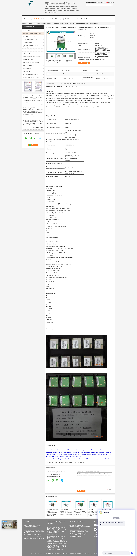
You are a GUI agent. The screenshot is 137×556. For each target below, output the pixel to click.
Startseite (27, 19)
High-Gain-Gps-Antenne (29, 53)
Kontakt (79, 19)
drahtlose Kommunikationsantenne (32, 56)
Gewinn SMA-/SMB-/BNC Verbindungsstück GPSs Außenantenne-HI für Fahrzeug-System (80, 527)
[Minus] (132, 512)
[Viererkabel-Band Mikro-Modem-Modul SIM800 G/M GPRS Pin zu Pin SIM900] (80, 504)
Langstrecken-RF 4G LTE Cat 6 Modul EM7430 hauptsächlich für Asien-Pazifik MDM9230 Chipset (34, 531)
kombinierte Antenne (28, 59)
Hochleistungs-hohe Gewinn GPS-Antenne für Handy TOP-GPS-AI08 (79, 530)
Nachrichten (97, 532)
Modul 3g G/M (72, 462)
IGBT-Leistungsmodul (28, 42)
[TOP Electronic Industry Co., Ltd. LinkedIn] (95, 529)
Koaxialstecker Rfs (27, 71)
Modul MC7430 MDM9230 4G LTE (32, 535)
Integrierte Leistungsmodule (30, 39)
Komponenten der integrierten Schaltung (30, 46)
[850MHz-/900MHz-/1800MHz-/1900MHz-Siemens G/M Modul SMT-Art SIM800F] (108, 504)
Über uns (46, 19)
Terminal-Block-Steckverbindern (31, 77)
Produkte (37, 19)
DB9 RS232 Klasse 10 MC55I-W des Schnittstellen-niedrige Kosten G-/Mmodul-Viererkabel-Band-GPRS (52, 513)
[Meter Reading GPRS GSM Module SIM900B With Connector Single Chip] (61, 41)
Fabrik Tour (55, 19)
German (110, 2)
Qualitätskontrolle (68, 19)
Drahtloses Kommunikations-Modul (43, 23)
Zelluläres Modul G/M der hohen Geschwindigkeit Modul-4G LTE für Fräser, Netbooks (32, 527)
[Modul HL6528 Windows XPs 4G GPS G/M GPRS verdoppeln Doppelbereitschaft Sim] (66, 504)
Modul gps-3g (80, 462)
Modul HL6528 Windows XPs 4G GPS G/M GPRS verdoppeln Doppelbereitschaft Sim (66, 512)
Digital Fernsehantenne (29, 65)
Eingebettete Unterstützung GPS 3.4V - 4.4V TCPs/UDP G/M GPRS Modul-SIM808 (93, 512)
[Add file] (100, 553)
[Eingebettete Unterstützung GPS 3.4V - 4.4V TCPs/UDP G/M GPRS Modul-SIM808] (94, 504)
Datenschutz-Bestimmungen (38, 554)
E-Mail (95, 534)
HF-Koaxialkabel (27, 68)
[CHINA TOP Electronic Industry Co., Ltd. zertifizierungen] (28, 86)
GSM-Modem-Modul (63, 462)
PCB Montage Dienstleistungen (31, 74)
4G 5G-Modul (26, 30)
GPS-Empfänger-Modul (29, 36)
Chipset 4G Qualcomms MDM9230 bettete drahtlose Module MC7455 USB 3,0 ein (34, 538)
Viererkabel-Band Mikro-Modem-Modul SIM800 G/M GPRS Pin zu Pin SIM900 (80, 512)
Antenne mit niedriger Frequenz (31, 62)
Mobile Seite (98, 536)
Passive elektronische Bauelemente (32, 50)
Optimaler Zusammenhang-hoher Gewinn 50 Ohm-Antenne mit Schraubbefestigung (78, 535)
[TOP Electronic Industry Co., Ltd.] (31, 3)
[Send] (132, 553)
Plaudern (89, 19)
